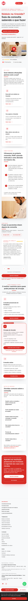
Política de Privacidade (16, 595)
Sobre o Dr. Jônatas (6, 551)
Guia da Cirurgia (5, 534)
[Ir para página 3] (14, 268)
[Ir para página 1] (8, 268)
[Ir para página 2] (11, 268)
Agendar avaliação (14, 275)
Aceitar (14, 598)
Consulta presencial (6, 503)
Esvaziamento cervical (7, 526)
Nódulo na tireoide (6, 519)
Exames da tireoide (6, 538)
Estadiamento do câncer (7, 545)
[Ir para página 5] (18, 268)
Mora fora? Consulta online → (18, 278)
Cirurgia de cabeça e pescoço (8, 555)
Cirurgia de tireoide (6, 520)
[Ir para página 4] (16, 268)
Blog (3, 539)
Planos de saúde (5, 511)
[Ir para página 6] (20, 268)
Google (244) (6, 234)
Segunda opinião (5, 509)
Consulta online (14, 376)
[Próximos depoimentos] (23, 268)
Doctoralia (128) (16, 234)
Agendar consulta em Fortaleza (10, 31)
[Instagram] (6, 584)
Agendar (20, 3)
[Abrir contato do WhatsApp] (24, 584)
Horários (24, 589)
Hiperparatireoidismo (6, 524)
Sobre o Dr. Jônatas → (6, 279)
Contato (3, 556)
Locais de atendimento (7, 513)
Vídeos (3, 541)
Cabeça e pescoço (6, 528)
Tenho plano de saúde (10, 350)
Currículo (4, 553)
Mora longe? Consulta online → (9, 34)
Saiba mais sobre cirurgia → (14, 347)
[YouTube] (3, 584)
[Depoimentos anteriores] (4, 268)
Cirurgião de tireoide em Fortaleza (10, 507)
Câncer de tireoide (6, 522)
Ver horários (14, 480)
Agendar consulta (9, 589)
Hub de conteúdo (5, 536)
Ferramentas (4, 543)
